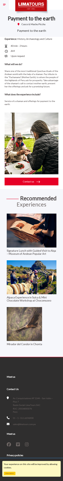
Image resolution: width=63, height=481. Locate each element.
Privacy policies (15, 455)
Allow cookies (9, 473)
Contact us (29, 181)
